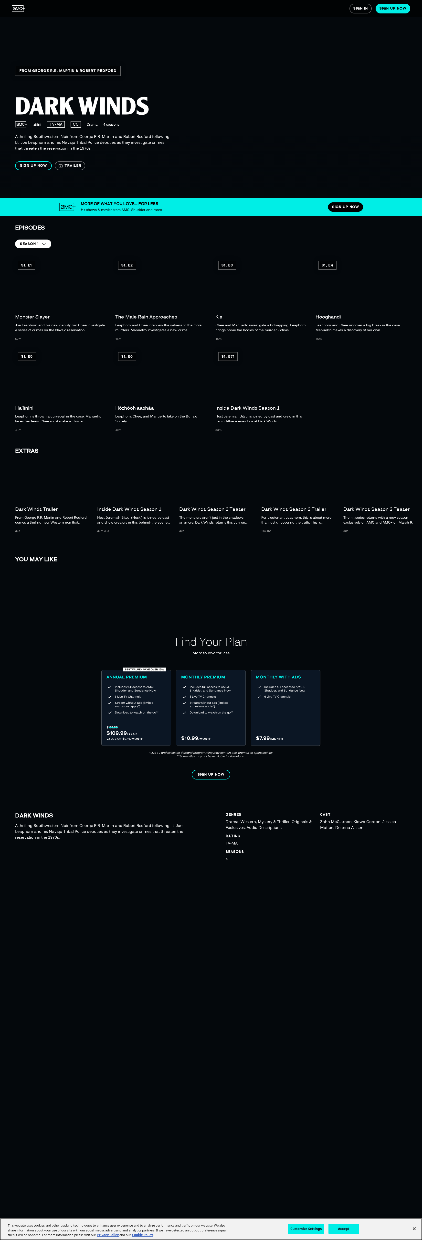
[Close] (414, 1228)
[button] (33, 165)
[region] (158, 99)
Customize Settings (305, 1228)
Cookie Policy (142, 1235)
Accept (343, 1228)
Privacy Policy (108, 1235)
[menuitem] (18, 8)
